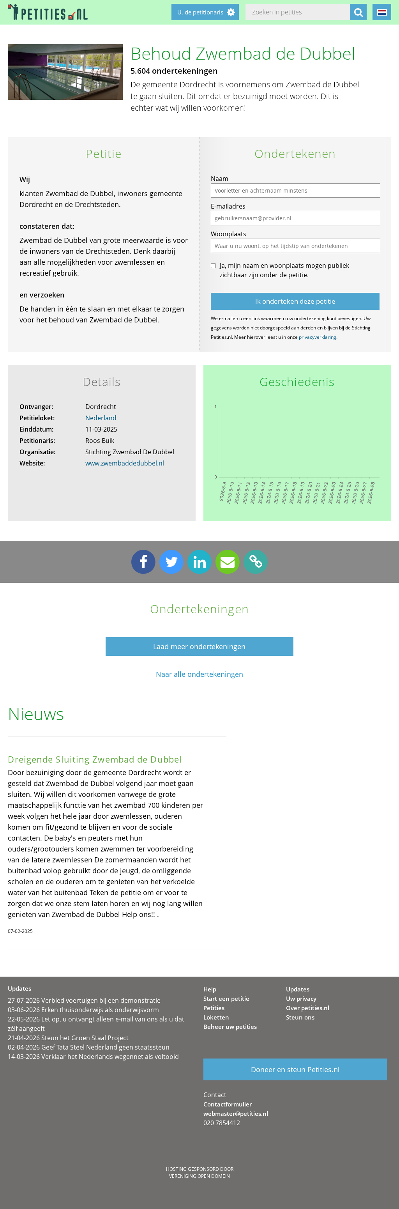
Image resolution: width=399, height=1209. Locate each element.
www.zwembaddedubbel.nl (124, 463)
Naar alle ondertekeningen (199, 674)
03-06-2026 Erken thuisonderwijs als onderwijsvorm (83, 1009)
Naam (219, 178)
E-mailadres (228, 206)
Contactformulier (227, 1104)
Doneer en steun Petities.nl (295, 1069)
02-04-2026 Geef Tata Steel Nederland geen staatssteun (88, 1047)
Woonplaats (228, 234)
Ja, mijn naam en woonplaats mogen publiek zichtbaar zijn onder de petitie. (284, 270)
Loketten (216, 1017)
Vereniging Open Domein (199, 1176)
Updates (297, 989)
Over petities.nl (307, 1008)
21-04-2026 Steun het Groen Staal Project (68, 1038)
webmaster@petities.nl (235, 1113)
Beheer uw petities (230, 1026)
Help (209, 989)
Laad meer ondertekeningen (199, 646)
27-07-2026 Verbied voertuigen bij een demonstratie (84, 1000)
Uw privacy (301, 998)
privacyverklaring (317, 337)
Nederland (101, 418)
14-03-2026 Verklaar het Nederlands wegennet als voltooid (93, 1056)
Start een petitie (226, 998)
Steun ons (300, 1017)
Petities (213, 1008)
